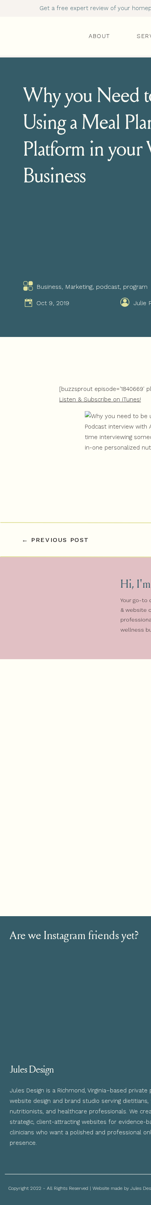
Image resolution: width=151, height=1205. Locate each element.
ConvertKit (81, 1151)
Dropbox (78, 1161)
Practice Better (87, 1140)
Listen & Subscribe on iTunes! (100, 399)
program (135, 286)
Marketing (79, 286)
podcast (108, 286)
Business (49, 286)
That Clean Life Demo (97, 1172)
